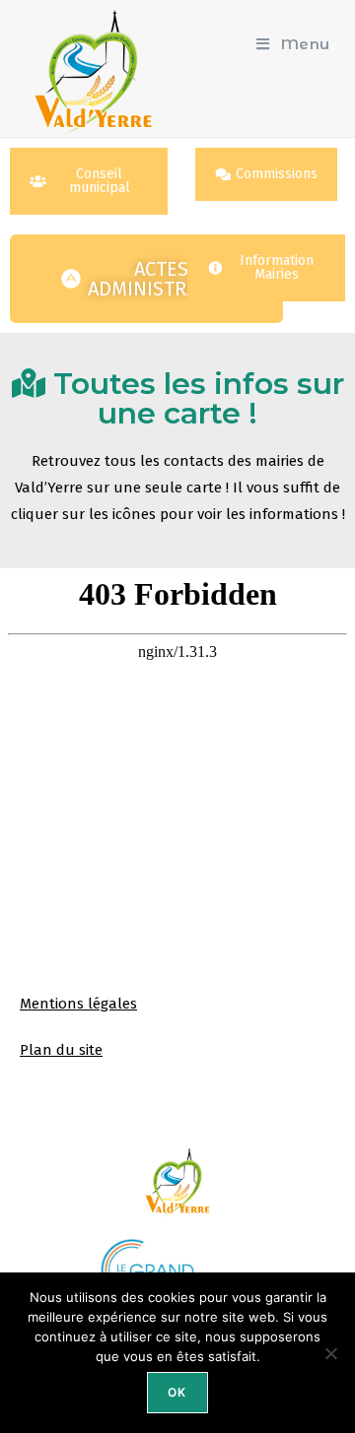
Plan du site (61, 1050)
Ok (177, 1392)
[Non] (330, 1353)
